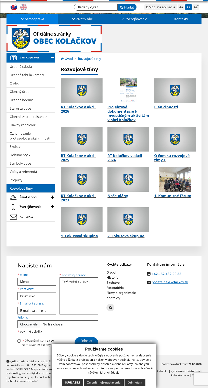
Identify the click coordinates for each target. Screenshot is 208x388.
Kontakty (181, 19)
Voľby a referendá (23, 171)
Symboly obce (20, 163)
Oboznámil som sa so (43, 343)
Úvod (68, 58)
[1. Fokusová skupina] (82, 219)
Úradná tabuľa (21, 66)
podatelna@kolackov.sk (170, 282)
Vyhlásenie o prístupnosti (186, 371)
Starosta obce (20, 108)
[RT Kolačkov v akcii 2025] (82, 139)
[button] (32, 19)
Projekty (16, 180)
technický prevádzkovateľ (21, 381)
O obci (15, 83)
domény (51, 373)
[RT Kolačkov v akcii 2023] (82, 179)
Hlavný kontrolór (23, 125)
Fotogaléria (115, 288)
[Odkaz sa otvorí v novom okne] (110, 307)
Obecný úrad (19, 91)
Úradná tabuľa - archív (27, 75)
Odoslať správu (86, 343)
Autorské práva (180, 375)
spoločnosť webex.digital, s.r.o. (49, 377)
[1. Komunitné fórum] (175, 179)
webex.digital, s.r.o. (33, 373)
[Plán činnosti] (175, 90)
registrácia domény (17, 377)
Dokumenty (19, 155)
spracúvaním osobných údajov (43, 345)
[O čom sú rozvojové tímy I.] (175, 139)
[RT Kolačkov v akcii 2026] (82, 90)
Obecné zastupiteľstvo (27, 116)
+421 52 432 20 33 (166, 274)
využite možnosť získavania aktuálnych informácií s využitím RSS (31, 363)
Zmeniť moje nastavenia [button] (103, 382)
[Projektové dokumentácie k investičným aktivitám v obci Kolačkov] (128, 90)
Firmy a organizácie (121, 293)
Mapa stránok (39, 369)
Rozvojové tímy (21, 188)
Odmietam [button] (135, 382)
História (112, 277)
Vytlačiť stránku (158, 371)
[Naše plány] (128, 179)
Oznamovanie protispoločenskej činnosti (30, 136)
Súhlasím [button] (72, 382)
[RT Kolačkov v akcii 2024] (128, 139)
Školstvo (16, 146)
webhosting (13, 373)
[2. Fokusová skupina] (128, 219)
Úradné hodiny (21, 100)
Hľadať (128, 7)
